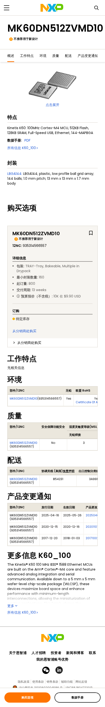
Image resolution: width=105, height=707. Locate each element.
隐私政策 (24, 682)
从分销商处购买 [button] (29, 342)
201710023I (93, 538)
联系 (92, 652)
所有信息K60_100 (21, 147)
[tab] (52, 342)
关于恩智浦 (18, 652)
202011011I (93, 527)
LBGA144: (14, 173)
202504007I (94, 515)
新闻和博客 (75, 652)
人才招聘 (39, 652)
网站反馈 (81, 682)
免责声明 (68, 471)
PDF (27, 140)
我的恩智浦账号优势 (52, 659)
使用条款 (38, 682)
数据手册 (78, 697)
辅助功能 (67, 682)
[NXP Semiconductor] (52, 7)
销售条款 (52, 682)
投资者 (56, 652)
